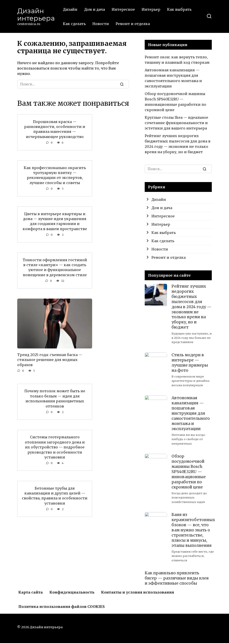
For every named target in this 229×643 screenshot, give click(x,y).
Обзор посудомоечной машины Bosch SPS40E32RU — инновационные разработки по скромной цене (189, 471)
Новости (100, 23)
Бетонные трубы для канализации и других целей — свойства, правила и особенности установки (54, 495)
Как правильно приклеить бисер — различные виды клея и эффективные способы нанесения (177, 581)
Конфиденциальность (71, 592)
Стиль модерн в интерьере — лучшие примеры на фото (190, 362)
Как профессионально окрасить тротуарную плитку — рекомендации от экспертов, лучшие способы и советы (55, 175)
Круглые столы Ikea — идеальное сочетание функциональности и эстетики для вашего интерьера (176, 122)
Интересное (123, 9)
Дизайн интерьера (36, 14)
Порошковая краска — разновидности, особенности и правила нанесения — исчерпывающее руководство (54, 129)
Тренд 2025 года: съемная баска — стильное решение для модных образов (49, 359)
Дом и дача (94, 9)
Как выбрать (179, 9)
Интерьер (151, 9)
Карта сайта (30, 592)
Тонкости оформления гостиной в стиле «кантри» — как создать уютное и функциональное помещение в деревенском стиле (55, 267)
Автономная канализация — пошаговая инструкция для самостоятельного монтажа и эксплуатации (191, 413)
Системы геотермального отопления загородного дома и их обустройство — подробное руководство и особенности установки (55, 447)
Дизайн (70, 9)
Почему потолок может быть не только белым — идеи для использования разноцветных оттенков (54, 398)
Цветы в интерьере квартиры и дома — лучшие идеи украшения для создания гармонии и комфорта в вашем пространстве (55, 221)
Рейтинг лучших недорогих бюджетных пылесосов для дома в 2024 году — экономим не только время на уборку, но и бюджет (192, 307)
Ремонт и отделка (133, 23)
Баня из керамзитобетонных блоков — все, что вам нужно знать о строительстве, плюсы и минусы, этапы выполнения (193, 530)
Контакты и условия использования (137, 592)
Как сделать (74, 23)
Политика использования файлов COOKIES (61, 606)
